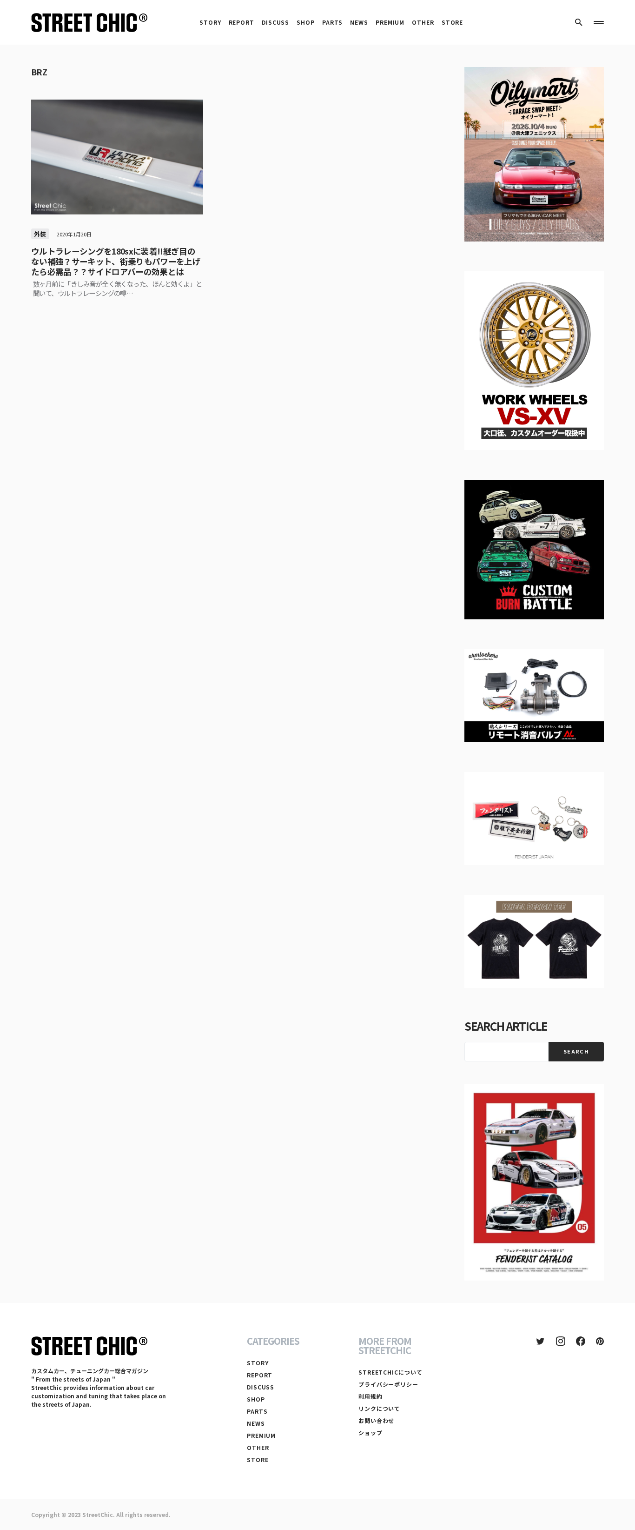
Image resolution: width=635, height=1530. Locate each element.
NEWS (256, 1423)
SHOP (256, 1399)
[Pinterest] (600, 1341)
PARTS (257, 1411)
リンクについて (379, 1408)
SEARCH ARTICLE (505, 1026)
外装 (40, 233)
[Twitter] (540, 1341)
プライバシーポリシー (388, 1384)
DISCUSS (260, 1387)
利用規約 (370, 1396)
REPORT (259, 1375)
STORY (258, 1363)
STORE (258, 1459)
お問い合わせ (376, 1420)
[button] (578, 22)
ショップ (370, 1432)
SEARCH (576, 1051)
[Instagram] (560, 1341)
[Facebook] (580, 1341)
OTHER (258, 1447)
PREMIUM (261, 1435)
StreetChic (97, 1514)
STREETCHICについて (390, 1372)
